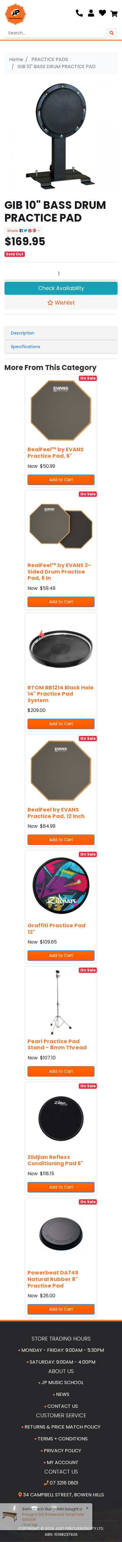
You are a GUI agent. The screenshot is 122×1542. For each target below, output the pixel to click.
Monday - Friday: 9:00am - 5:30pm (62, 1350)
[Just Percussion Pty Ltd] (15, 14)
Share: (13, 230)
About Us (61, 1371)
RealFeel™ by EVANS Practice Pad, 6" (56, 452)
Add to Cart (61, 480)
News (62, 1394)
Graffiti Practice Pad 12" (57, 929)
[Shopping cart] (114, 14)
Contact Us (62, 1406)
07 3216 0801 (63, 1482)
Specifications (25, 347)
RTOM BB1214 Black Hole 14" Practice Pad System (61, 694)
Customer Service (61, 1415)
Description (22, 333)
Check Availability (61, 288)
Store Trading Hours (61, 1338)
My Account (62, 1462)
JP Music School (62, 1382)
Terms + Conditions (62, 1438)
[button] (61, 302)
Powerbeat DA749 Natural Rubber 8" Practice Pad (53, 1279)
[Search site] (112, 33)
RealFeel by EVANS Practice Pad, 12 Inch (56, 813)
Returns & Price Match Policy (61, 1426)
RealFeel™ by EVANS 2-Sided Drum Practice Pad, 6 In (59, 571)
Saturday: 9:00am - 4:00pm (61, 1362)
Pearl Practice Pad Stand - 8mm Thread (57, 1044)
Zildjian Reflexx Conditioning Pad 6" (55, 1160)
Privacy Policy (62, 1450)
